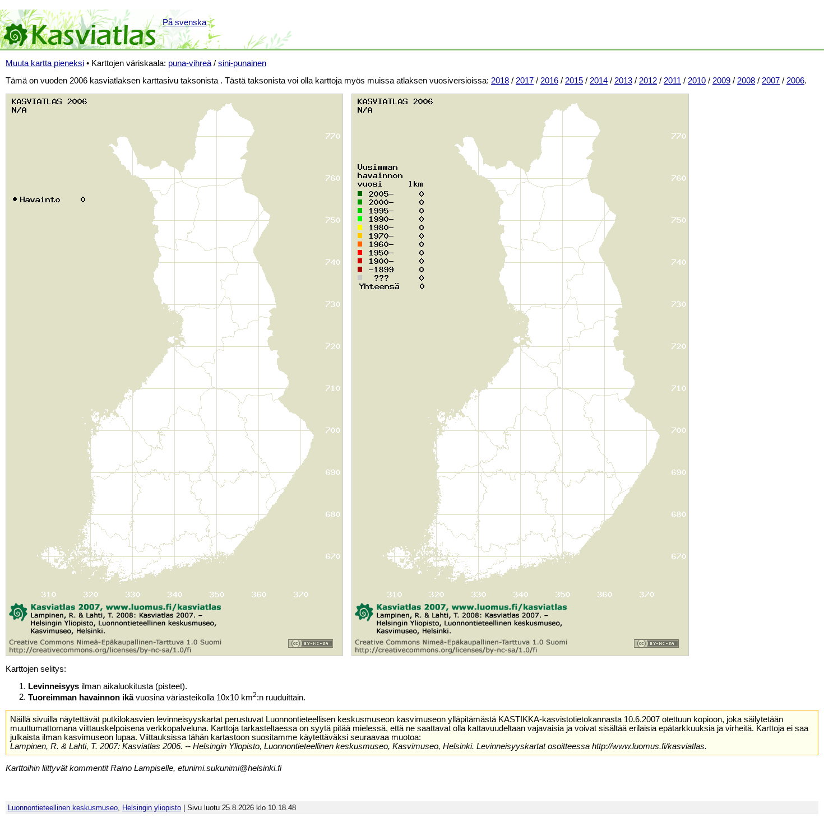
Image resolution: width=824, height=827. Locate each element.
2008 (746, 80)
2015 (574, 80)
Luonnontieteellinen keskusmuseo (63, 807)
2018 (500, 80)
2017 (525, 80)
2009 (721, 80)
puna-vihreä (189, 63)
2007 (771, 80)
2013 (623, 80)
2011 (672, 80)
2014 (599, 80)
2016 (549, 80)
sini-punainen (242, 63)
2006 (795, 80)
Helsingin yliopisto (151, 807)
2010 (697, 80)
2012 (648, 80)
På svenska (184, 22)
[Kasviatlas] (80, 29)
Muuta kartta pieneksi (45, 63)
